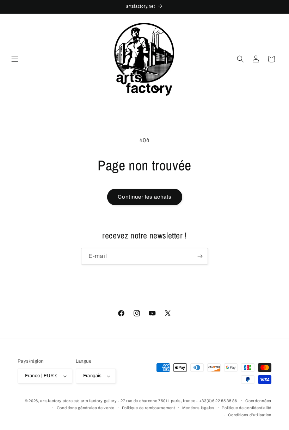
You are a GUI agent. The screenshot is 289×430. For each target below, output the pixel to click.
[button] (15, 59)
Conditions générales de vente (86, 408)
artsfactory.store (56, 401)
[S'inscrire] (200, 256)
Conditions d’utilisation (249, 415)
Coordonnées (258, 401)
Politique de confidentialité (246, 408)
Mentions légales (198, 408)
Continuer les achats (145, 197)
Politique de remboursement (148, 408)
